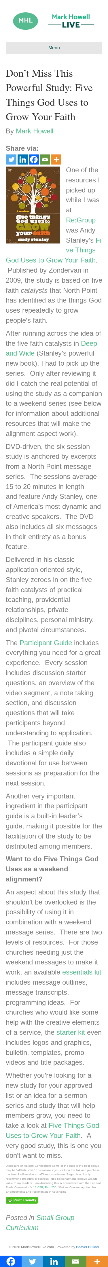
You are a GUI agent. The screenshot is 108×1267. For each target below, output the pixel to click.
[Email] (45, 159)
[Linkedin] (23, 159)
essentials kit (81, 972)
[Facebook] (34, 159)
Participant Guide (46, 643)
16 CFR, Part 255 (44, 1187)
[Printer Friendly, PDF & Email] (22, 1199)
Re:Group (81, 220)
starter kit (70, 1032)
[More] (56, 159)
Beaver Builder (87, 1247)
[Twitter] (11, 159)
